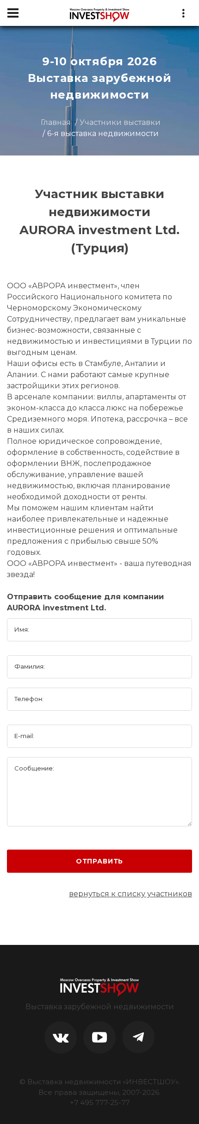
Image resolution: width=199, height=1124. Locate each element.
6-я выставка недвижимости (103, 133)
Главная (56, 122)
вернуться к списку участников (130, 893)
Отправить (100, 861)
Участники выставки (120, 122)
